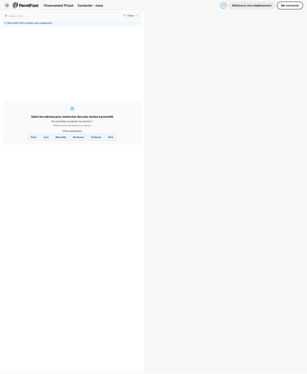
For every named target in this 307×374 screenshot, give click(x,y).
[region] (225, 191)
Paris (34, 137)
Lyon (46, 137)
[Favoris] (223, 5)
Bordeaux (78, 137)
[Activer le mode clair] (7, 5)
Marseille (61, 137)
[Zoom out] (302, 20)
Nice (110, 137)
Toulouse (96, 137)
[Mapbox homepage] (152, 369)
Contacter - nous (90, 5)
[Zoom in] (302, 15)
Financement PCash (59, 5)
